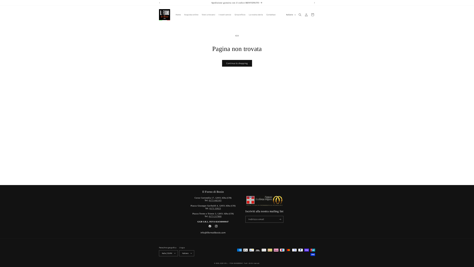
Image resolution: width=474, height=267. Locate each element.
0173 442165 (215, 200)
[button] (300, 15)
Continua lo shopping (237, 63)
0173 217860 (215, 216)
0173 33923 (215, 208)
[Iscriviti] (280, 219)
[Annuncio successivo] (314, 2)
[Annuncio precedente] (159, 2)
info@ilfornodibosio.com (213, 232)
